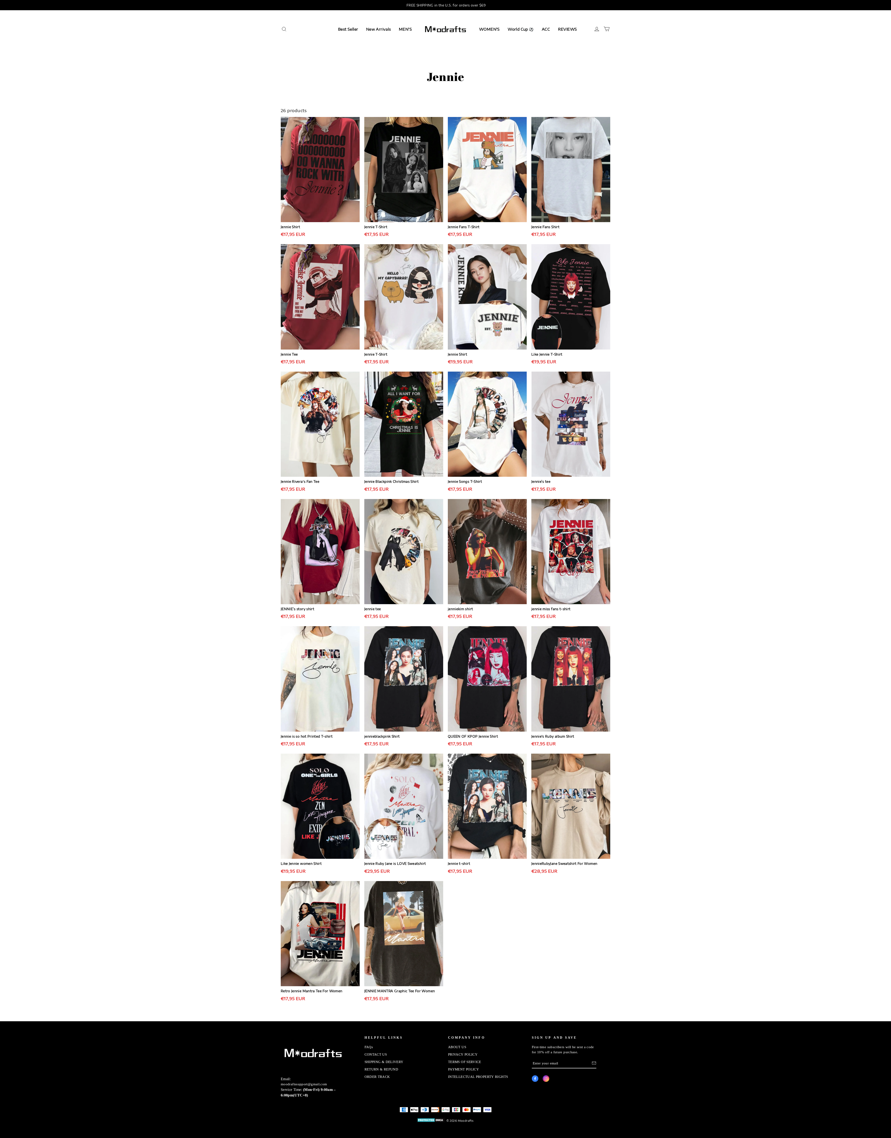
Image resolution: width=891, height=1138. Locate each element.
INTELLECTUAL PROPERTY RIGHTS (478, 1076)
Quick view (320, 227)
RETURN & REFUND (381, 1069)
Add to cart (320, 240)
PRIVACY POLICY (463, 1054)
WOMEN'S (489, 29)
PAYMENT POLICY (463, 1069)
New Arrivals (378, 29)
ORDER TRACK (377, 1076)
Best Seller (348, 29)
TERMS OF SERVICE (464, 1061)
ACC (546, 29)
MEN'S (405, 29)
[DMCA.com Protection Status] (431, 1121)
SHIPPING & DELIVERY (384, 1061)
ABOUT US (457, 1046)
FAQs (369, 1046)
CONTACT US (376, 1054)
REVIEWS (567, 29)
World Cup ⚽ (521, 29)
